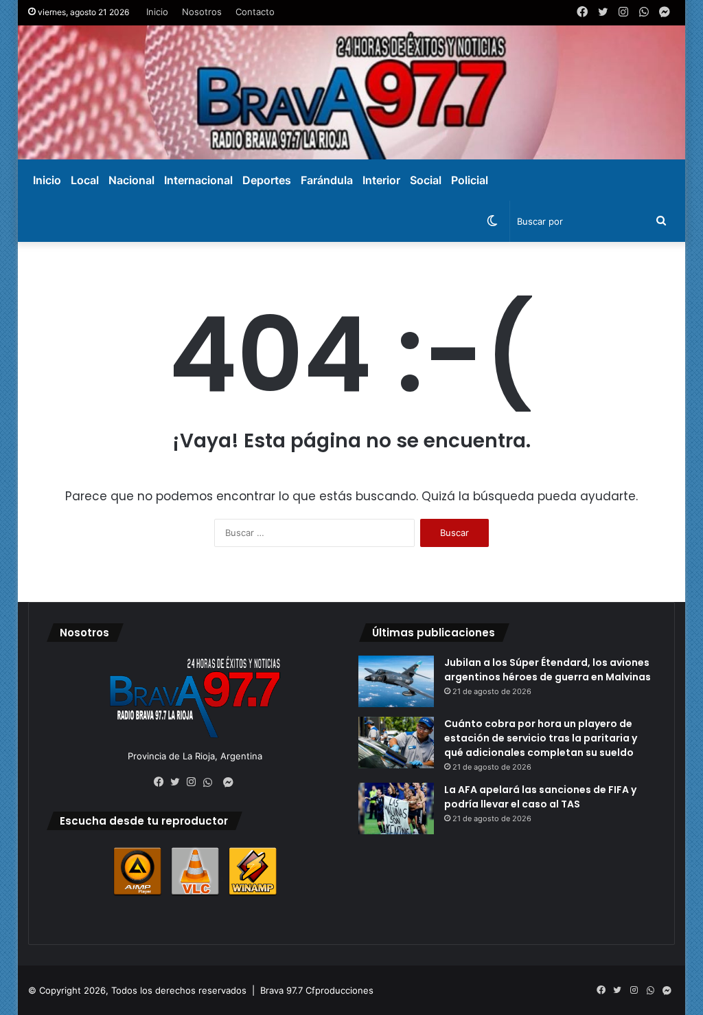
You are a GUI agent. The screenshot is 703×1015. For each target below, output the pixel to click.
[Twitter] (178, 782)
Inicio (157, 11)
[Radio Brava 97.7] (352, 92)
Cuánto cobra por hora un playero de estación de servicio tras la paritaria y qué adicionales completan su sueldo (540, 738)
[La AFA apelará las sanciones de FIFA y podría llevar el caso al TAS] (396, 808)
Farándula (327, 180)
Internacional (198, 180)
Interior (381, 180)
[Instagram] (195, 782)
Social (425, 180)
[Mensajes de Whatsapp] (211, 782)
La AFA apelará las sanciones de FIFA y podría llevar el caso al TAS (540, 797)
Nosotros (202, 11)
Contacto (255, 11)
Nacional (131, 180)
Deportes (266, 180)
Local (85, 180)
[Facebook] (162, 782)
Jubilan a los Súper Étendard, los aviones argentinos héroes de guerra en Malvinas (547, 670)
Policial (469, 180)
